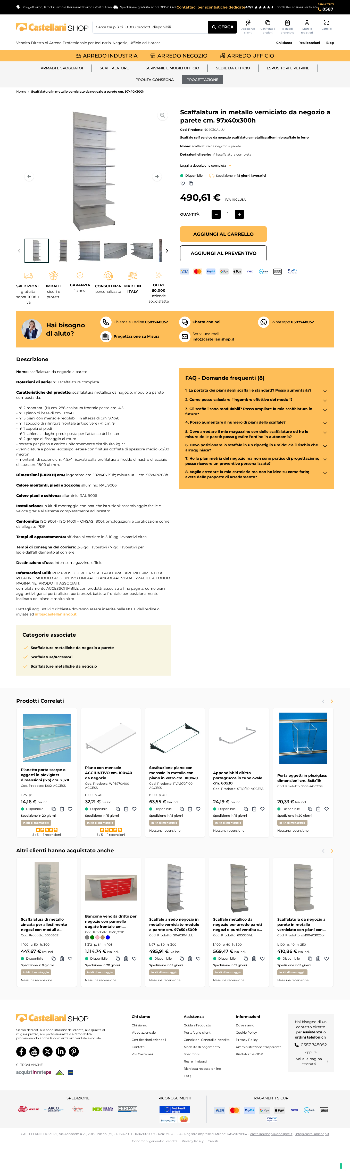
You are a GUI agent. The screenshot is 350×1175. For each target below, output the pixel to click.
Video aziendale (144, 1032)
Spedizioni (191, 1054)
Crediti (213, 1141)
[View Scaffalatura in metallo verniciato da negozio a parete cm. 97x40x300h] (36, 251)
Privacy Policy (247, 1040)
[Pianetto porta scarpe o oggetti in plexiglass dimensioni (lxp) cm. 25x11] (47, 738)
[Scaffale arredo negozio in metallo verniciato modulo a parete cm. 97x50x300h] (175, 888)
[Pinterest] (74, 1052)
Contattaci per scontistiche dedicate (211, 7)
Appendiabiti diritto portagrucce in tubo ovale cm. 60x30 (237, 778)
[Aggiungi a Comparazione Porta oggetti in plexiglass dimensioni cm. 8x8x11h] (310, 809)
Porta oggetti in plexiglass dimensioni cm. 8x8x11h (302, 778)
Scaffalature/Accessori (51, 657)
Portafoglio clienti (197, 1032)
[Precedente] (29, 176)
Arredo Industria (110, 56)
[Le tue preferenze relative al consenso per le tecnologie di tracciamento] (341, 1166)
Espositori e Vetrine (288, 68)
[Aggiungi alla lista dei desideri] (182, 183)
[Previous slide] (323, 701)
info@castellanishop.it (56, 614)
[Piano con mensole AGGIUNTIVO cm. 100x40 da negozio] (111, 738)
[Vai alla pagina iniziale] (52, 27)
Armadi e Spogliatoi (62, 68)
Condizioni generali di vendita (155, 1141)
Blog (330, 43)
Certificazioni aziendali (149, 1040)
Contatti (138, 1047)
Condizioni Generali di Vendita (207, 1040)
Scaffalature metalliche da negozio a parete (72, 647)
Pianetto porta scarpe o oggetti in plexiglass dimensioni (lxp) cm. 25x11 (45, 774)
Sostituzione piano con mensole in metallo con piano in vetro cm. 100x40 (173, 772)
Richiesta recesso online (202, 1069)
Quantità (189, 214)
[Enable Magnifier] (162, 115)
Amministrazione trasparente (258, 1047)
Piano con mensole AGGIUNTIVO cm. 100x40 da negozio (108, 772)
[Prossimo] (157, 176)
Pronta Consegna (155, 79)
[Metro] (70, 1072)
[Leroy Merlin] (59, 1072)
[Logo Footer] (61, 1018)
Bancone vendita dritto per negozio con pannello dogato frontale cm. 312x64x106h (111, 921)
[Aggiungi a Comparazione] (191, 183)
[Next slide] (332, 701)
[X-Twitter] (48, 1052)
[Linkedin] (61, 1052)
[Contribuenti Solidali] (175, 1109)
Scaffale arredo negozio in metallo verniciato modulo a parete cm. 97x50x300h (174, 924)
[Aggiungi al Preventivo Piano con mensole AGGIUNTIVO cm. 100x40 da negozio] (126, 809)
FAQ (187, 1076)
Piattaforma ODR (249, 1054)
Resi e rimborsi (195, 1061)
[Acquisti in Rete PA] (33, 1072)
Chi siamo (284, 43)
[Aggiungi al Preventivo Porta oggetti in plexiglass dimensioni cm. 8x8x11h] (318, 809)
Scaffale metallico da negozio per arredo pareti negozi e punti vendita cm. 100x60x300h (238, 924)
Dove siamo (245, 1025)
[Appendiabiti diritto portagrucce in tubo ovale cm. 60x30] (239, 738)
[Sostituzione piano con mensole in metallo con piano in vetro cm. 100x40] (175, 738)
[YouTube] (34, 1052)
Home (21, 91)
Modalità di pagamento (202, 1047)
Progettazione (202, 79)
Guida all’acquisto (197, 1025)
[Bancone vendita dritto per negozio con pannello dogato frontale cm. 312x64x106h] (111, 888)
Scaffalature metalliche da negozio (64, 666)
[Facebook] (21, 1052)
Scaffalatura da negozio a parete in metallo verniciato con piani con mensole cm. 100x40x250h (302, 924)
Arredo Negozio (182, 56)
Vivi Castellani (142, 1054)
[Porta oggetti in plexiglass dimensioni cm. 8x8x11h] (303, 738)
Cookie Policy (246, 1032)
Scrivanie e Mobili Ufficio (172, 68)
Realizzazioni (309, 43)
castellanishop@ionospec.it (271, 1134)
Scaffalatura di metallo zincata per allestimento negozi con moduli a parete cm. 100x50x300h (44, 924)
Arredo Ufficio (250, 56)
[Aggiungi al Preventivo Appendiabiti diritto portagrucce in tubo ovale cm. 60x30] (254, 809)
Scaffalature (114, 68)
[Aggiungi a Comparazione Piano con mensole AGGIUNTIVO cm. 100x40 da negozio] (117, 809)
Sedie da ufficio (233, 68)
